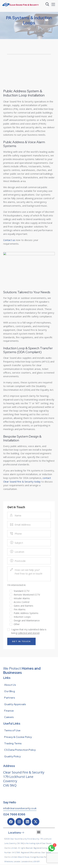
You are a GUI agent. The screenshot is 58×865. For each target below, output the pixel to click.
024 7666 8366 (14, 814)
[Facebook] (11, 821)
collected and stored (28, 633)
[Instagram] (19, 821)
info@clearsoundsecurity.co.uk (19, 808)
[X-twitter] (35, 821)
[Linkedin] (27, 821)
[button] (53, 4)
